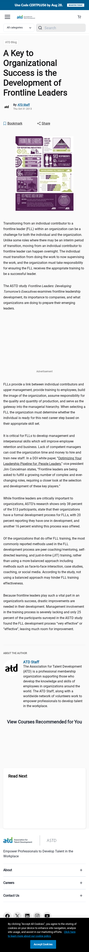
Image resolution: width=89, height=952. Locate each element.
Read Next (17, 776)
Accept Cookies (43, 944)
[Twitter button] (17, 916)
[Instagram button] (37, 916)
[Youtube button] (47, 916)
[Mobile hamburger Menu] (7, 17)
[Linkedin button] (27, 916)
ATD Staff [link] (24, 104)
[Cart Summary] (81, 17)
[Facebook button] (7, 916)
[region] (44, 935)
